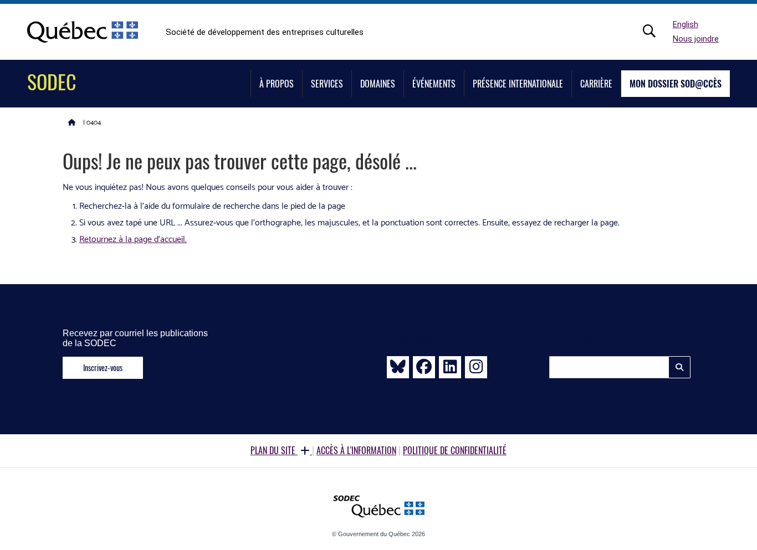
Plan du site (274, 450)
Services (327, 83)
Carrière (596, 83)
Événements (434, 83)
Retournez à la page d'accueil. (133, 239)
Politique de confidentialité (455, 450)
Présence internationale (518, 83)
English (685, 24)
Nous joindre (696, 39)
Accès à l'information (356, 450)
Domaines (377, 83)
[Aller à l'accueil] (72, 121)
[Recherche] (655, 31)
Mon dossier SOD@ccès (676, 83)
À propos (276, 83)
